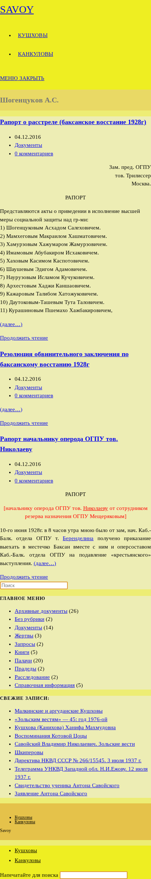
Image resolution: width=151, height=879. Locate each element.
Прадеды (25, 669)
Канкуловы (25, 821)
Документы (28, 145)
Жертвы (24, 636)
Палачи (23, 660)
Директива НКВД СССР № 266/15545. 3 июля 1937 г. (78, 760)
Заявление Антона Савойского (51, 793)
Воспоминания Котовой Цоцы (51, 736)
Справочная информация (45, 685)
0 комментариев (34, 153)
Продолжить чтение (24, 338)
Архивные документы (41, 611)
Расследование (32, 677)
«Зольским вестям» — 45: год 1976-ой (61, 719)
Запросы (25, 644)
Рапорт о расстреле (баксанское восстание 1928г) (73, 122)
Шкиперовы (29, 752)
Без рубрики (29, 619)
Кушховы (23, 817)
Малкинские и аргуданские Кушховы (59, 711)
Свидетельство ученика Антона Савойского (67, 785)
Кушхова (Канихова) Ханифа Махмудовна (65, 727)
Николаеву (95, 508)
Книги (22, 652)
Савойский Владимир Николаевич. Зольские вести (75, 744)
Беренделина (78, 538)
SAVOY (17, 9)
